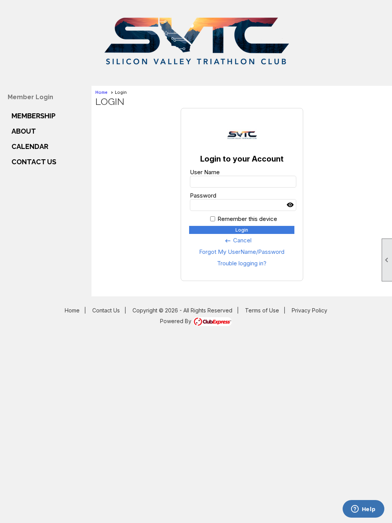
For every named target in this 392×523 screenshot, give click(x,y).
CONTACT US (33, 162)
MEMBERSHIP (33, 116)
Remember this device (247, 218)
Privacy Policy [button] (309, 310)
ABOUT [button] (23, 131)
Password (203, 195)
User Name (205, 172)
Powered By (176, 321)
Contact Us (106, 310)
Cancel (238, 240)
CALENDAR (29, 146)
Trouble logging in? (241, 263)
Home (101, 92)
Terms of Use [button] (262, 310)
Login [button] (241, 230)
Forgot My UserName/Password (241, 251)
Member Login (30, 97)
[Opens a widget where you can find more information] (363, 509)
